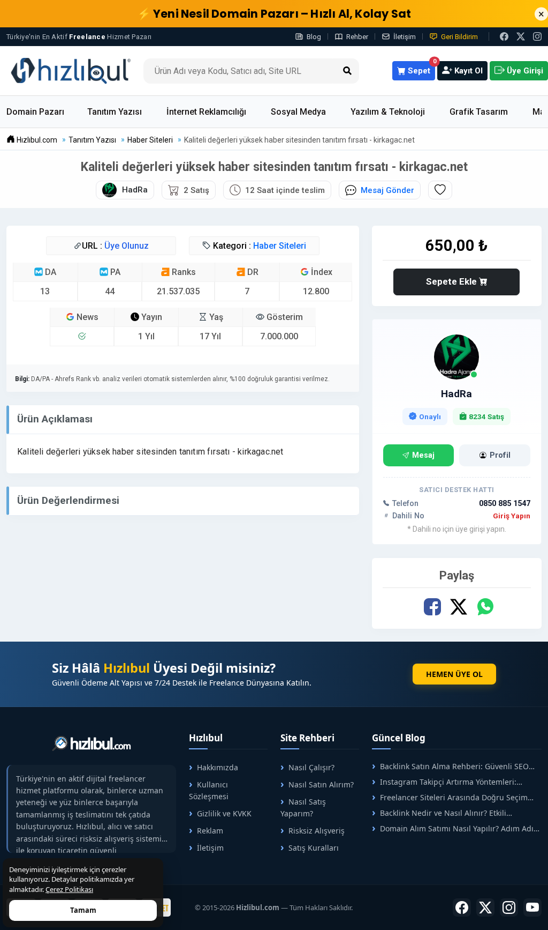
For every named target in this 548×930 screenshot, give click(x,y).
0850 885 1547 (504, 503)
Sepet (420, 68)
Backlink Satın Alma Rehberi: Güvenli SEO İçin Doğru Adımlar (450, 766)
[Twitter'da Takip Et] (485, 907)
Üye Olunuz (126, 246)
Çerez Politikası (69, 889)
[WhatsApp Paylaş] (485, 607)
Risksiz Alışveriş (316, 830)
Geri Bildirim (459, 37)
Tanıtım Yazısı (114, 112)
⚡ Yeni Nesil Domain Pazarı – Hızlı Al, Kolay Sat (274, 13)
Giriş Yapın (511, 515)
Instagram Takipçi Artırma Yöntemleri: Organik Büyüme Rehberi (444, 782)
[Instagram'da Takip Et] (537, 36)
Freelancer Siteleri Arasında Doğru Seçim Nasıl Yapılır (450, 797)
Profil (500, 455)
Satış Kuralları (313, 848)
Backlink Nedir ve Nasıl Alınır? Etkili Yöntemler (439, 813)
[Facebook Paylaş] (433, 607)
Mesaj (423, 455)
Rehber (357, 37)
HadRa (456, 394)
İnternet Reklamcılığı (206, 112)
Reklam (210, 830)
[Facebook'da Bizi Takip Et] (504, 36)
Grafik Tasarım (479, 112)
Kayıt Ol (467, 71)
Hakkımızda (217, 767)
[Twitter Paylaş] (459, 607)
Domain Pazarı (35, 112)
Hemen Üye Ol (454, 674)
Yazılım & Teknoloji (388, 112)
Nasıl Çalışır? (311, 767)
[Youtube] (532, 907)
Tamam (83, 910)
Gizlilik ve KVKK (224, 813)
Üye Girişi (524, 71)
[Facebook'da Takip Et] (462, 907)
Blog (314, 37)
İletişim (404, 37)
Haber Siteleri (279, 246)
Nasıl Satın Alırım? (321, 784)
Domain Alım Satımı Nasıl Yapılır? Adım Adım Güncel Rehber (456, 828)
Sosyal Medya (298, 112)
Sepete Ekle (452, 281)
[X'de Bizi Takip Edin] (520, 36)
